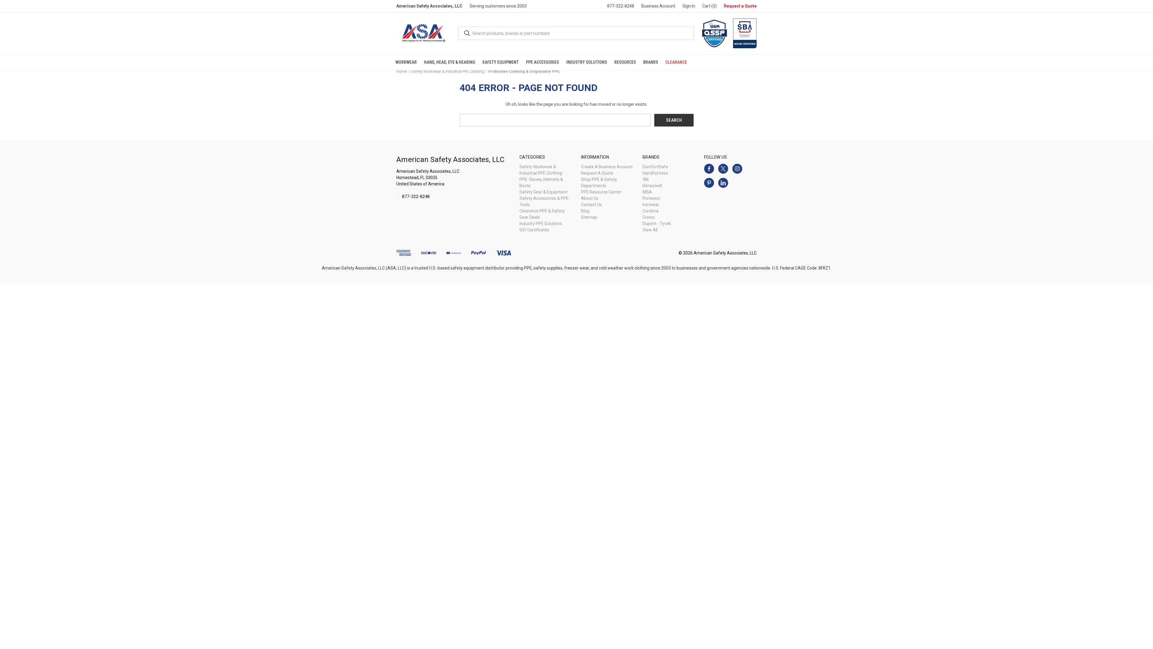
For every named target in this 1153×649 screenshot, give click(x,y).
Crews (649, 217)
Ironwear (651, 204)
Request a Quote (740, 6)
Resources (625, 62)
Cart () (709, 6)
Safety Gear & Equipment (543, 192)
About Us (589, 198)
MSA (647, 192)
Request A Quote (597, 173)
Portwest (651, 198)
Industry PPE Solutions (540, 223)
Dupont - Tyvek (657, 223)
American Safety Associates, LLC (429, 6)
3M (646, 179)
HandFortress (655, 173)
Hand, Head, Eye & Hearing (449, 62)
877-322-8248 (620, 6)
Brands (650, 62)
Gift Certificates (534, 229)
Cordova (650, 211)
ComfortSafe (655, 166)
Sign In (688, 6)
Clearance (676, 62)
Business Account (658, 6)
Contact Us (591, 204)
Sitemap (589, 217)
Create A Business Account (607, 166)
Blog (585, 211)
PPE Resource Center (601, 192)
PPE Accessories (542, 62)
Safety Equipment (500, 62)
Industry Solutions (586, 62)
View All (650, 229)
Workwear (406, 62)
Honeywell (652, 185)
